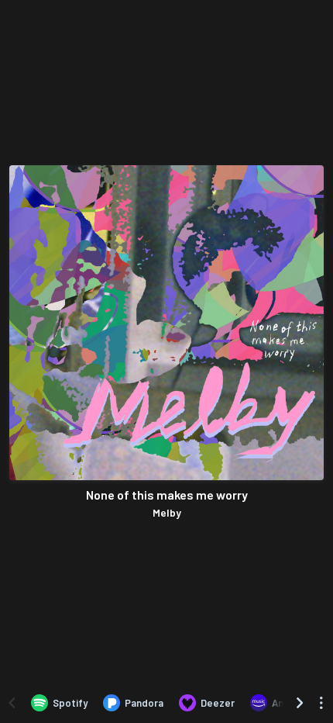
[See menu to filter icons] (321, 703)
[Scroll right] (300, 703)
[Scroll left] (12, 703)
